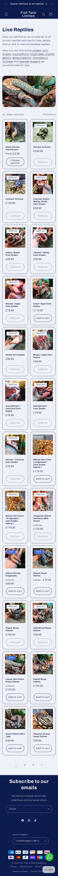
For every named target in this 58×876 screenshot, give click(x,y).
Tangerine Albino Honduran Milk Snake (42, 518)
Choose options (15, 161)
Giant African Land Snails (13, 148)
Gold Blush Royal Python (42, 629)
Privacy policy (41, 867)
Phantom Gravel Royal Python (41, 735)
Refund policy (26, 867)
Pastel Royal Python (12, 629)
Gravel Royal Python (40, 574)
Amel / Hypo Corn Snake (42, 304)
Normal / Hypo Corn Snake (13, 304)
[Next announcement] (52, 4)
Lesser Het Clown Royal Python (15, 680)
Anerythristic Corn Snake (40, 407)
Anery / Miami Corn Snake (13, 253)
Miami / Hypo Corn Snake (42, 356)
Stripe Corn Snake (15, 355)
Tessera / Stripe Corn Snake (41, 253)
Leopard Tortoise (14, 199)
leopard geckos (21, 58)
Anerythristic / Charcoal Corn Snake (13, 408)
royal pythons (20, 54)
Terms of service (20, 871)
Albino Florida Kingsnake (13, 574)
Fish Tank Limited (27, 863)
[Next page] (41, 765)
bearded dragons (29, 61)
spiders (36, 50)
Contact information (39, 871)
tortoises (7, 61)
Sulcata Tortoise (42, 147)
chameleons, (40, 58)
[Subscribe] (48, 809)
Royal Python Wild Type (15, 735)
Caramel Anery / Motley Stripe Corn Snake (41, 201)
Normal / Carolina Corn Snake (15, 460)
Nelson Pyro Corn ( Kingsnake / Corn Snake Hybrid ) (42, 463)
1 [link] (16, 765)
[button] (6, 14)
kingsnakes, (37, 54)
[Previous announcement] (5, 4)
